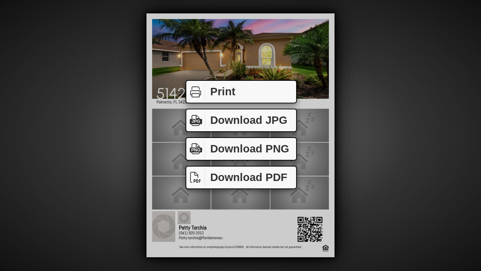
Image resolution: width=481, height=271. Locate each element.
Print (222, 91)
